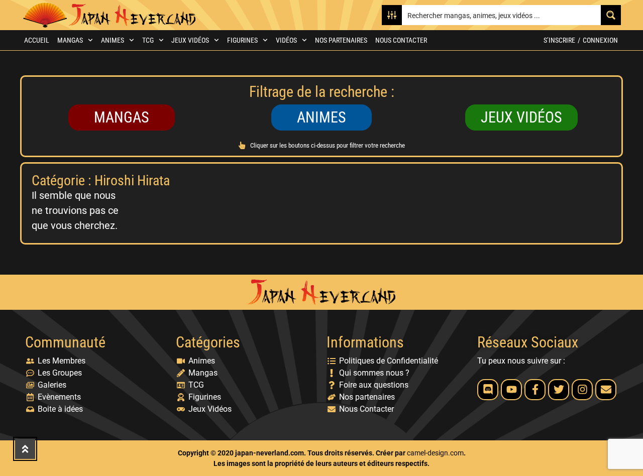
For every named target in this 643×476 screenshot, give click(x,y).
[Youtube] (511, 389)
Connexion (600, 40)
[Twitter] (558, 389)
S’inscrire (559, 40)
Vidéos (286, 40)
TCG (148, 40)
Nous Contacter (401, 40)
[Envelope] (605, 389)
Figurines (242, 40)
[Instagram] (582, 389)
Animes (112, 40)
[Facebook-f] (535, 389)
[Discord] (487, 389)
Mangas (70, 40)
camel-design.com (435, 453)
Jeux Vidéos (190, 40)
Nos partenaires (341, 40)
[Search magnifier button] (611, 15)
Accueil (36, 40)
